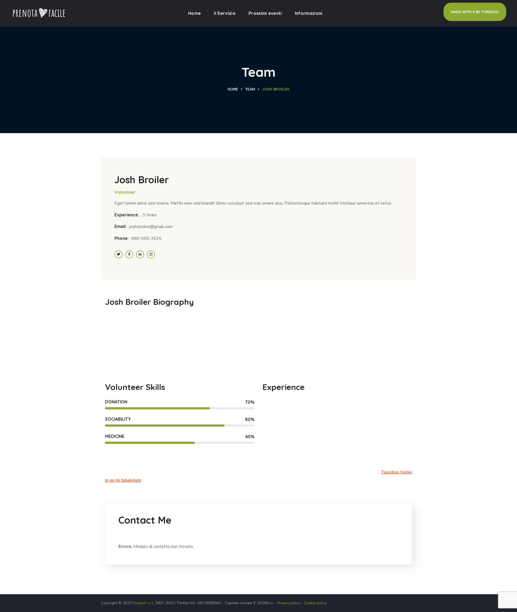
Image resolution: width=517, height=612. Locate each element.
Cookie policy (315, 603)
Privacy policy (288, 603)
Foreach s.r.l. (143, 603)
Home (233, 89)
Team (250, 89)
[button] (474, 12)
